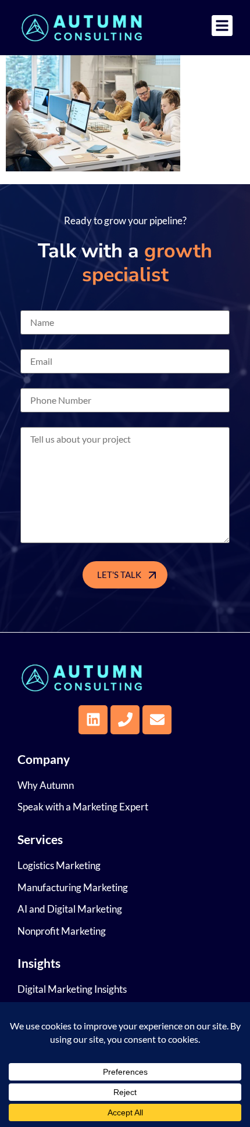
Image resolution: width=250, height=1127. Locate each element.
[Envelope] (157, 719)
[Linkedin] (93, 719)
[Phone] (125, 719)
